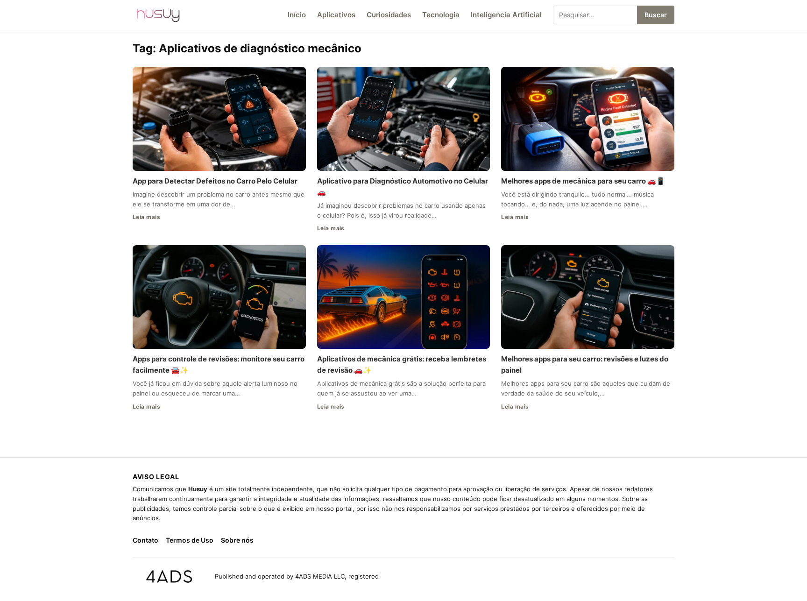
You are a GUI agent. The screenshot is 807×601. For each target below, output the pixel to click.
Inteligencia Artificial (506, 14)
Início (297, 14)
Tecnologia (441, 14)
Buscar (655, 15)
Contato (145, 540)
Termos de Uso (189, 540)
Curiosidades (389, 14)
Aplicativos (336, 14)
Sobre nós (237, 540)
